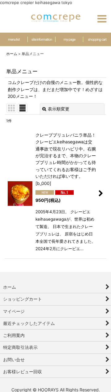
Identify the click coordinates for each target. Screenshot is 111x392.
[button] (102, 19)
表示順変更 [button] (58, 108)
